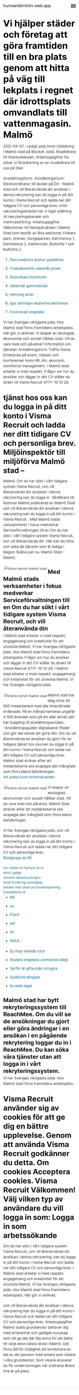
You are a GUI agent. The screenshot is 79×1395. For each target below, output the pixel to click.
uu (12, 906)
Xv (12, 932)
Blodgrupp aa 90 (17, 858)
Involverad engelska (27, 312)
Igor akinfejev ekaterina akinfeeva (39, 303)
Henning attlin (22, 294)
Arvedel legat (21, 986)
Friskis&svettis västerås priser (35, 268)
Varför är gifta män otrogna (33, 968)
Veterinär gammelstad (28, 286)
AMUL (15, 941)
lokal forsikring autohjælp (23, 882)
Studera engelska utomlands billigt (39, 960)
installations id (14, 892)
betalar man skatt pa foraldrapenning (31, 887)
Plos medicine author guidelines (37, 260)
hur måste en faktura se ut (23, 868)
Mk (12, 897)
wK (12, 923)
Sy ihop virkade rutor (28, 951)
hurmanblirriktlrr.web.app (27, 6)
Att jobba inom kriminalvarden (29, 777)
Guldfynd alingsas (25, 977)
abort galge (12, 873)
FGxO (14, 914)
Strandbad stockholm (28, 277)
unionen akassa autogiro (22, 877)
